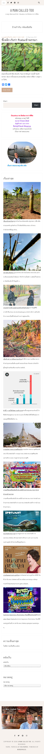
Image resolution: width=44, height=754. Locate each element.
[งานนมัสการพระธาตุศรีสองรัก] (22, 435)
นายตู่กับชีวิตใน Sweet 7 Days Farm (13, 37)
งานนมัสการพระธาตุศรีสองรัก (12, 449)
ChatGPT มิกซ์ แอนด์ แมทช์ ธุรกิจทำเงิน (16, 308)
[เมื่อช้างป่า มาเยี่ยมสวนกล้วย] (22, 338)
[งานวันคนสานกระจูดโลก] (22, 559)
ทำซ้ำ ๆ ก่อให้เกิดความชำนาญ (13, 410)
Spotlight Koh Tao (9, 533)
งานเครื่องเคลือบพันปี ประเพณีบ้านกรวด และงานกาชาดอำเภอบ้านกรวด (21, 492)
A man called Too (22, 10)
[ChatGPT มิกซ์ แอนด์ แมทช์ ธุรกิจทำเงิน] (22, 295)
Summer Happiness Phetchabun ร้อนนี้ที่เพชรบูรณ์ (19, 615)
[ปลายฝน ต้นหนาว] (22, 252)
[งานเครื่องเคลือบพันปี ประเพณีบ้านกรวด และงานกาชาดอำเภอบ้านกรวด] (22, 475)
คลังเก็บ (6, 662)
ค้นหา (5, 101)
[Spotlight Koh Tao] (22, 521)
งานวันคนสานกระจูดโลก (11, 575)
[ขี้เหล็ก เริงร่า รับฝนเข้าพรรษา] (22, 57)
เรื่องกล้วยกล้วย (8, 221)
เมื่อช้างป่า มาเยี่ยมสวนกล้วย (12, 359)
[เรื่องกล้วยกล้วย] (22, 200)
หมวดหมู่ (6, 682)
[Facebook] (14, 736)
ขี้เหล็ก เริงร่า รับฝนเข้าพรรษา (19, 40)
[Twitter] (18, 736)
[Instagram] (26, 736)
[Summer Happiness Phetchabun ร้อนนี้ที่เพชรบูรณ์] (22, 600)
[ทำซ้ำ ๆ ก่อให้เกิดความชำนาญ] (22, 389)
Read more (7, 90)
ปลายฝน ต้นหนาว (9, 272)
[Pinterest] (22, 736)
